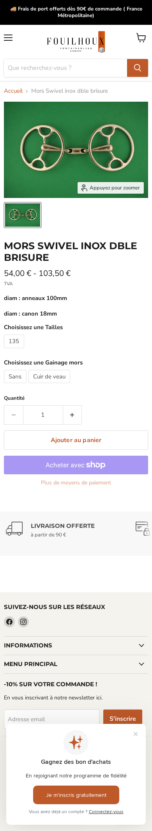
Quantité (14, 398)
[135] (15, 350)
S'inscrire (123, 719)
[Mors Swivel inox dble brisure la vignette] (22, 215)
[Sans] (16, 385)
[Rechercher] (137, 68)
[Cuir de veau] (50, 385)
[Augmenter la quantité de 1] (72, 415)
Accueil (13, 91)
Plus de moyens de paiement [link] (76, 483)
